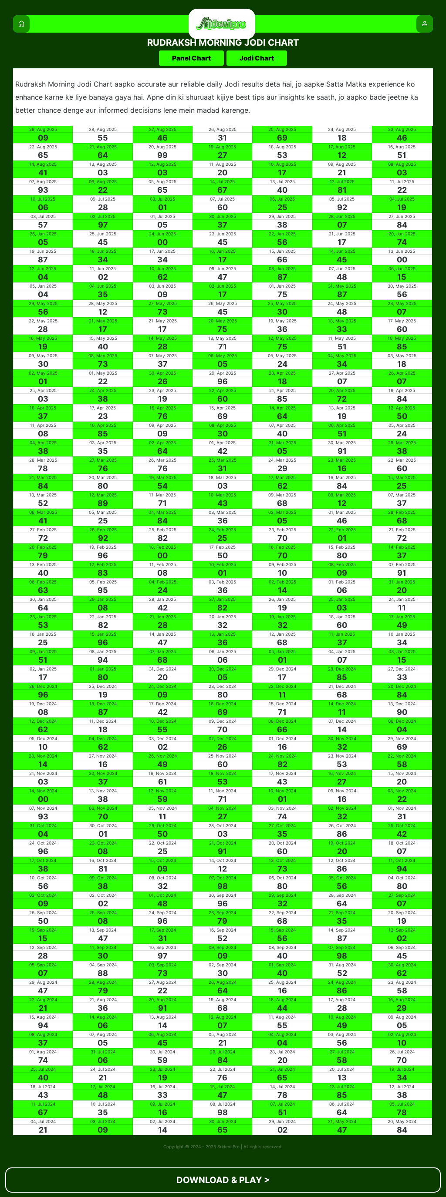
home (21, 23)
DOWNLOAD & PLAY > (223, 1180)
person (425, 23)
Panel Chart (191, 58)
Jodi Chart (257, 58)
